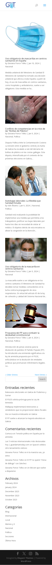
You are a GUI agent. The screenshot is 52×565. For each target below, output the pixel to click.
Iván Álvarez (13, 205)
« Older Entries (11, 374)
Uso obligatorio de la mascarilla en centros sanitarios (22, 267)
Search (42, 379)
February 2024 (11, 483)
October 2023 (11, 499)
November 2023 (12, 495)
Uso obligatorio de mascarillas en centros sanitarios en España (26, 59)
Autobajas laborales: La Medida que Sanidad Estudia (23, 201)
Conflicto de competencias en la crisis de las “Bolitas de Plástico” (25, 129)
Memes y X (10, 524)
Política (17, 136)
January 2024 (10, 487)
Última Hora (10, 540)
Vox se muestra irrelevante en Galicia (21, 414)
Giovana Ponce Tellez (17, 63)
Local (7, 520)
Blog (7, 511)
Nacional (9, 66)
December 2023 (12, 491)
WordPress (26, 561)
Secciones (9, 536)
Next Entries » (41, 374)
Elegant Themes (25, 558)
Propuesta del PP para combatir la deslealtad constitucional (22, 333)
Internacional (10, 516)
